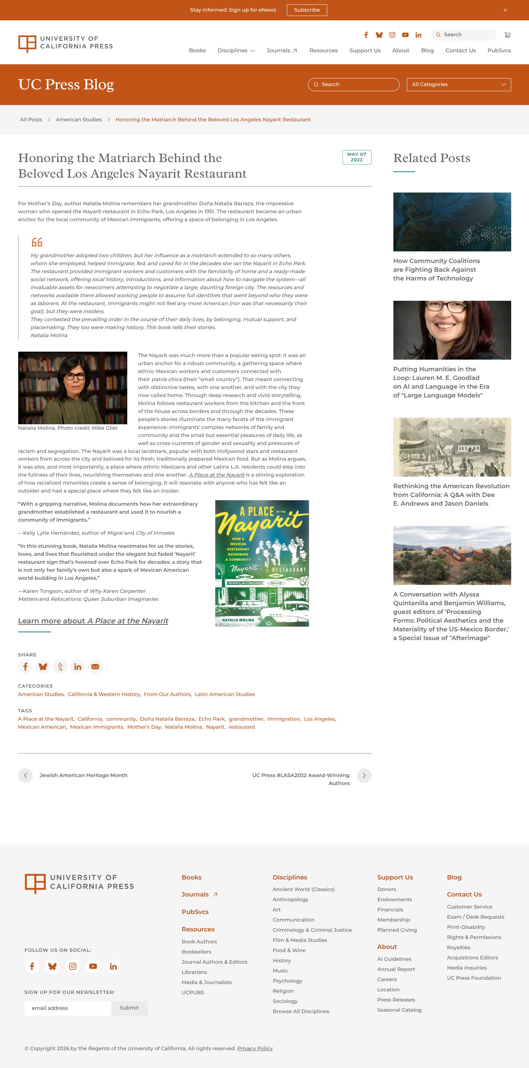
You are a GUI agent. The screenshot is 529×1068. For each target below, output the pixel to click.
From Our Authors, (168, 694)
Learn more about (93, 621)
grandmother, (247, 719)
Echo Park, (212, 719)
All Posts (31, 119)
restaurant (242, 727)
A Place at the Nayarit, (46, 719)
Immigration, (284, 719)
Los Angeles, (320, 719)
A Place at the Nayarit (216, 475)
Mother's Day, (144, 727)
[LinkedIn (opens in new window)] (418, 35)
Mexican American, (42, 727)
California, (90, 719)
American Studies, (41, 694)
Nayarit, (216, 727)
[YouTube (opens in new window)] (405, 35)
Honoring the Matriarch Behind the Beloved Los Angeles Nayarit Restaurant (213, 119)
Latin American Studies (225, 694)
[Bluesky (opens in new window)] (379, 35)
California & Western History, (104, 694)
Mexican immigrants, (97, 727)
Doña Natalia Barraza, (168, 719)
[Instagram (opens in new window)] (392, 35)
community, (121, 719)
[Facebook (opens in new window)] (366, 35)
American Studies (79, 119)
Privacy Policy (255, 1048)
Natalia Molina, (184, 727)
